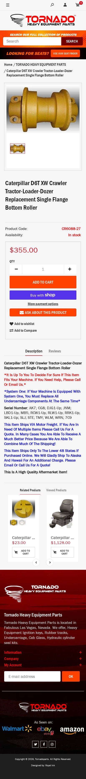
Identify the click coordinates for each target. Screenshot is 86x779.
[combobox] (32, 41)
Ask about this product (46, 312)
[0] (78, 5)
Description (33, 351)
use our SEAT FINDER (65, 53)
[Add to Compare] (34, 502)
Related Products (30, 490)
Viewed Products (56, 490)
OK (71, 676)
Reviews (55, 351)
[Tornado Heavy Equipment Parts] (43, 21)
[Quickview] (34, 519)
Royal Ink (50, 765)
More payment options (43, 304)
